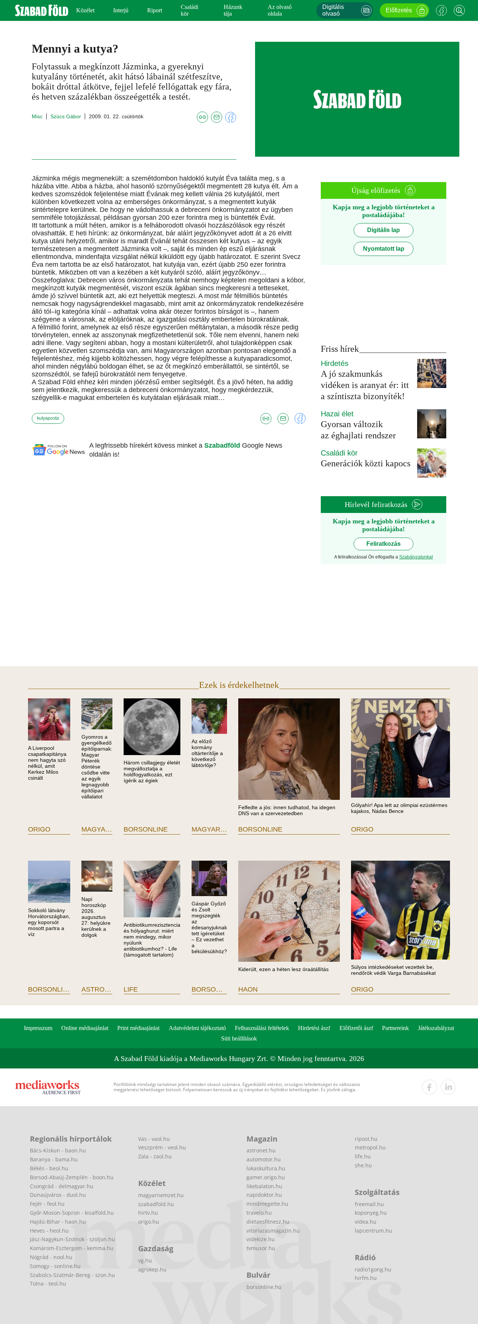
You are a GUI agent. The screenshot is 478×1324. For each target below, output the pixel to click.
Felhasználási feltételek (262, 1028)
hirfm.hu (366, 1277)
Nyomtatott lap (383, 248)
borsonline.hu (264, 1286)
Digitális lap (383, 230)
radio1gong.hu (373, 1269)
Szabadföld (223, 445)
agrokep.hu (152, 1269)
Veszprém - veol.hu (162, 1147)
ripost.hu (366, 1138)
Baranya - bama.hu (54, 1159)
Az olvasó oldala (280, 10)
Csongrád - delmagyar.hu (61, 1186)
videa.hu (365, 1221)
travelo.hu (259, 1212)
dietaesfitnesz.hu (267, 1221)
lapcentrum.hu (373, 1230)
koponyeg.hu (371, 1212)
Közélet (85, 10)
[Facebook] (441, 10)
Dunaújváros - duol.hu (58, 1194)
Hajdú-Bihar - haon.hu (58, 1221)
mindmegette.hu (267, 1203)
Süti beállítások (239, 1038)
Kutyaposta (48, 418)
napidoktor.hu (264, 1194)
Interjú (120, 10)
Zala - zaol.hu (155, 1156)
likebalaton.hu (264, 1186)
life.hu (363, 1156)
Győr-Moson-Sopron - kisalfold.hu (72, 1212)
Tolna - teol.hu (48, 1283)
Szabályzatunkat (416, 557)
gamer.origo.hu (265, 1177)
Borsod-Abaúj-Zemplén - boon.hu (72, 1177)
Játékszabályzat (436, 1028)
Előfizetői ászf (356, 1028)
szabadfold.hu (156, 1204)
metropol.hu (370, 1147)
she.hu (363, 1165)
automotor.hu (263, 1159)
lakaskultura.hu (265, 1168)
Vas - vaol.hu (154, 1138)
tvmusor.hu (260, 1248)
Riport (154, 10)
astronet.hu (261, 1150)
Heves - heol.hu (49, 1230)
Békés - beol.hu (49, 1168)
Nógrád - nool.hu (51, 1257)
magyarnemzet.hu (161, 1195)
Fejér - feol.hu (47, 1203)
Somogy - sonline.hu (55, 1266)
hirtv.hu (148, 1212)
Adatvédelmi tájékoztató (197, 1028)
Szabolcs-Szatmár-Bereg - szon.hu (72, 1274)
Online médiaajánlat (84, 1028)
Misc (37, 116)
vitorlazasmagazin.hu (273, 1230)
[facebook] (429, 1087)
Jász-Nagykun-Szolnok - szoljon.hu (72, 1239)
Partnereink (395, 1028)
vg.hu (145, 1260)
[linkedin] (448, 1087)
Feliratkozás (383, 544)
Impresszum (38, 1028)
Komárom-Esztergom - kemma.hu (72, 1248)
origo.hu (148, 1221)
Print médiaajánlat (138, 1028)
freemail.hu (369, 1204)
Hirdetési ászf (314, 1028)
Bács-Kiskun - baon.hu (58, 1150)
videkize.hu (260, 1239)
